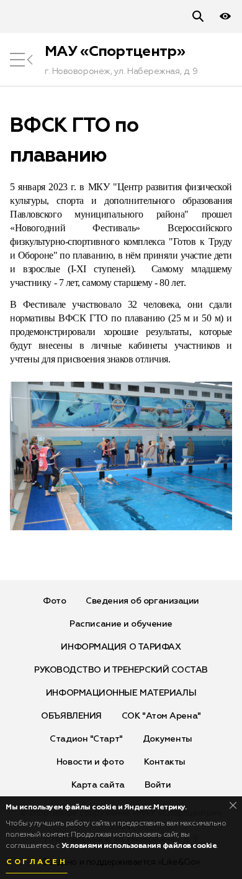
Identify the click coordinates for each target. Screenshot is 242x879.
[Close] (233, 805)
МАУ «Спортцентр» (115, 51)
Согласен (36, 862)
